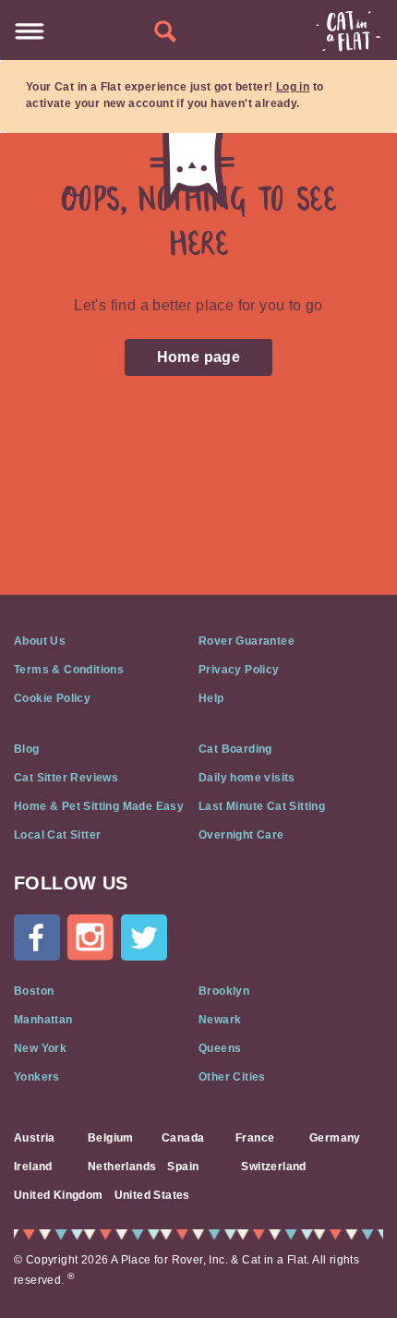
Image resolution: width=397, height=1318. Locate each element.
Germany (335, 1137)
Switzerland (273, 1166)
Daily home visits (246, 777)
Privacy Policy (239, 669)
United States (152, 1195)
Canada (183, 1137)
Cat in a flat (348, 31)
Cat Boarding (235, 749)
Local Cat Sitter (57, 834)
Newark (219, 1019)
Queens (219, 1048)
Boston (34, 991)
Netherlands (122, 1166)
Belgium (111, 1137)
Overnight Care (241, 834)
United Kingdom (58, 1195)
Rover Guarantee (246, 641)
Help (211, 698)
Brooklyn (223, 991)
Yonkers (37, 1076)
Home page (199, 357)
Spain (182, 1166)
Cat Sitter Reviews (66, 777)
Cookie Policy (52, 698)
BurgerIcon (29, 31)
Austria (34, 1137)
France (254, 1137)
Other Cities (232, 1076)
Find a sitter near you (165, 32)
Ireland (33, 1166)
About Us (40, 641)
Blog (27, 749)
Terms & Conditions (69, 669)
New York (40, 1048)
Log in (292, 86)
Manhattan (43, 1019)
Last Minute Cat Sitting (261, 806)
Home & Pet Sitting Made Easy (99, 806)
